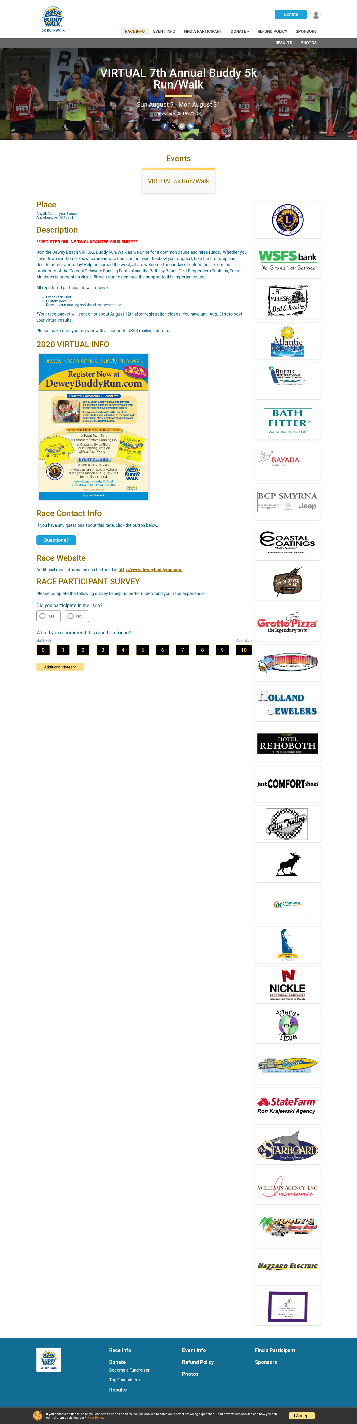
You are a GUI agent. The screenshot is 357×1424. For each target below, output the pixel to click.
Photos (309, 43)
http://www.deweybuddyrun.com (150, 569)
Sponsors (306, 31)
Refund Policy (272, 31)
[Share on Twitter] (173, 126)
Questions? (56, 540)
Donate (291, 14)
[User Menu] (316, 14)
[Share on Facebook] (164, 126)
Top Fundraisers (124, 1379)
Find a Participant (203, 31)
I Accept (302, 1415)
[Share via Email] (181, 126)
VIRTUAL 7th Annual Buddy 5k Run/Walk (178, 78)
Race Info (135, 31)
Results (284, 43)
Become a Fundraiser (129, 1370)
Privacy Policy (94, 1417)
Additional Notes (58, 667)
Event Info (164, 31)
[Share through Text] (190, 126)
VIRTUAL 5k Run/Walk (178, 181)
